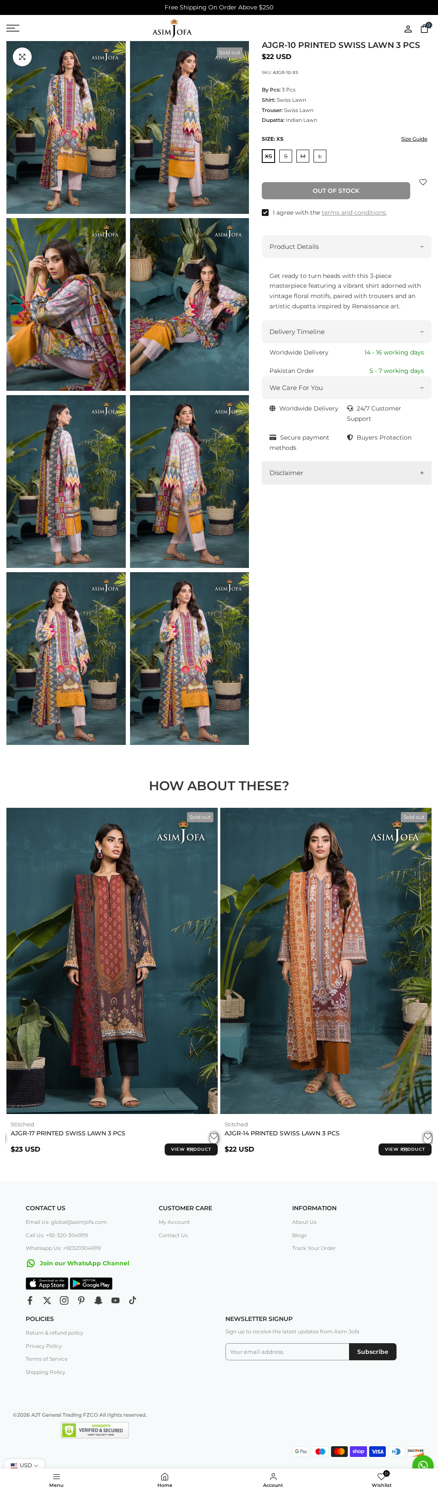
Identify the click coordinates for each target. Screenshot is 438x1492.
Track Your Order (314, 1248)
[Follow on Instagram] (64, 1300)
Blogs (299, 1235)
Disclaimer (286, 473)
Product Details (294, 246)
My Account (174, 1222)
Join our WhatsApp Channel (83, 1263)
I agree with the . (330, 212)
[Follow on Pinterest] (81, 1300)
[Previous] (21, 960)
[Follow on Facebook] (30, 1300)
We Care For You (296, 388)
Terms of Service (47, 1359)
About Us (304, 1222)
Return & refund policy (54, 1333)
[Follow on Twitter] (47, 1300)
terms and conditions (354, 212)
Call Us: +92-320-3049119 (57, 1235)
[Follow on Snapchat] (98, 1300)
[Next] (416, 960)
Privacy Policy (44, 1346)
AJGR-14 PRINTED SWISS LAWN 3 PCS (282, 1133)
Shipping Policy (45, 1372)
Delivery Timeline (297, 332)
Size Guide (414, 139)
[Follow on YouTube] (115, 1300)
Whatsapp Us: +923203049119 (63, 1248)
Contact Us (173, 1235)
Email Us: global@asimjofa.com (66, 1222)
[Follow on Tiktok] (132, 1300)
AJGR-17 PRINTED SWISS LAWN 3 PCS (68, 1133)
